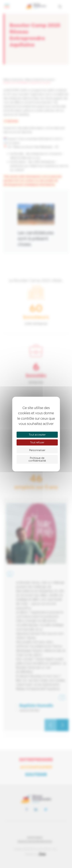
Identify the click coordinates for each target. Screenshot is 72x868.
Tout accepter (37, 434)
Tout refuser (37, 442)
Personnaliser (37, 450)
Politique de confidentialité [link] (37, 459)
